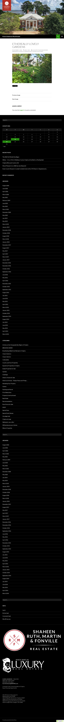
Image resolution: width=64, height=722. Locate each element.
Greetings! (5, 374)
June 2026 (5, 188)
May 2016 (5, 277)
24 (6, 141)
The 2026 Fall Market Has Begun (10, 157)
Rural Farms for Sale (7, 404)
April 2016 (5, 280)
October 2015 (6, 286)
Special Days (5, 410)
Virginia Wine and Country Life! (10, 163)
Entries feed (5, 613)
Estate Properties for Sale (9, 368)
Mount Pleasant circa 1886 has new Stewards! (14, 166)
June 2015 (5, 298)
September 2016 (6, 271)
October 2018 (6, 233)
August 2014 (5, 319)
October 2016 (6, 268)
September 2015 (6, 289)
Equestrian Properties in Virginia (11, 365)
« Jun (4, 146)
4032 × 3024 (27, 50)
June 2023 (5, 203)
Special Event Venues (7, 413)
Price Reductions (6, 392)
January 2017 (6, 260)
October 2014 (6, 313)
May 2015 (5, 301)
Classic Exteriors (6, 354)
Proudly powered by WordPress (9, 720)
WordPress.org (6, 619)
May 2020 (5, 215)
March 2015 (5, 307)
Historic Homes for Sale (8, 377)
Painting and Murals (7, 389)
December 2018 (6, 230)
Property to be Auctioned (9, 395)
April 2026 (5, 191)
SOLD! (4, 407)
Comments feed (6, 616)
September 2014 (6, 316)
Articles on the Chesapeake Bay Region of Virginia (15, 345)
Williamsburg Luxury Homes (9, 425)
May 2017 (5, 251)
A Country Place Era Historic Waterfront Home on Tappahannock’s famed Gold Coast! (30, 50)
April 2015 (5, 304)
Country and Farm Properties (10, 362)
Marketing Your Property (9, 383)
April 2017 (5, 254)
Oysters (4, 386)
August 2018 (5, 236)
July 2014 (5, 322)
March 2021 (5, 209)
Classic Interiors (6, 356)
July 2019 (5, 218)
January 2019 (6, 227)
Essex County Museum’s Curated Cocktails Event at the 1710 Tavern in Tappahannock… (24, 169)
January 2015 (6, 310)
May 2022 (5, 206)
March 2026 (5, 194)
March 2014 (5, 334)
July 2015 (5, 295)
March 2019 (5, 224)
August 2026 (5, 185)
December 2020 (6, 212)
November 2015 (6, 283)
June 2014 (5, 325)
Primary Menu (62, 36)
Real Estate (5, 398)
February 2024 (6, 200)
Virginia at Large (6, 419)
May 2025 (5, 197)
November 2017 (6, 245)
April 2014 (5, 331)
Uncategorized (6, 416)
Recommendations (7, 401)
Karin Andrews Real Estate (11, 36)
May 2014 (5, 328)
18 (15, 139)
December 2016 (6, 262)
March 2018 (5, 239)
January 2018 (6, 242)
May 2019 (5, 221)
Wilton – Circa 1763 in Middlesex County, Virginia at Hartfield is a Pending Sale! (23, 160)
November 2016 (6, 265)
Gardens (4, 371)
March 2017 (5, 257)
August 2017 (5, 248)
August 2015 (5, 292)
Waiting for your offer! (8, 422)
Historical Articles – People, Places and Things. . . (15, 380)
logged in (22, 110)
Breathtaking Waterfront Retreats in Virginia (14, 351)
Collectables (5, 359)
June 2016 (5, 274)
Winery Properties (7, 428)
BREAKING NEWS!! (7, 348)
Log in (4, 610)
